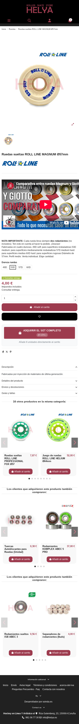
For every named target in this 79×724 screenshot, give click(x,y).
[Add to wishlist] (39, 316)
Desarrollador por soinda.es (38, 701)
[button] (29, 478)
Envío (14, 685)
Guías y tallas (8, 393)
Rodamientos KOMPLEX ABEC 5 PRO (53, 549)
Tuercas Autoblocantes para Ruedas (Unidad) (15, 549)
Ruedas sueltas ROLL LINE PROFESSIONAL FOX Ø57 (13, 459)
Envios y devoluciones (13, 387)
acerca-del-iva (67, 685)
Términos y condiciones (45, 685)
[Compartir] (3, 352)
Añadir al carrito (42, 307)
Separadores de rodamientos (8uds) (53, 635)
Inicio (5, 685)
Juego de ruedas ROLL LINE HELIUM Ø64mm (53, 458)
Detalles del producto (12, 381)
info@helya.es (50, 717)
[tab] (39, 367)
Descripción (8, 367)
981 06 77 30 (32, 717)
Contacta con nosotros (53, 689)
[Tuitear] (7, 352)
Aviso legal (24, 685)
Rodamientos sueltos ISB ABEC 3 (16, 635)
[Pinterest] (10, 352)
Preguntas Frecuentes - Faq (26, 689)
